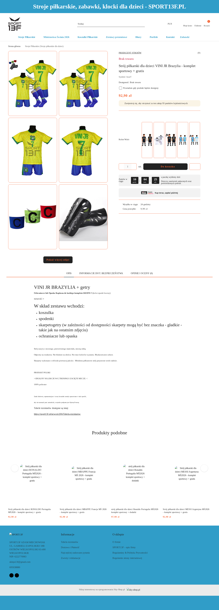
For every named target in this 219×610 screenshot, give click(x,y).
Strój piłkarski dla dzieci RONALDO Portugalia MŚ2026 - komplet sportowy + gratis (29, 510)
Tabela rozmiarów (69, 542)
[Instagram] (17, 575)
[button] (199, 37)
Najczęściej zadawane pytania (75, 552)
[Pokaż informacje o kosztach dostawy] (150, 208)
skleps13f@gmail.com (19, 562)
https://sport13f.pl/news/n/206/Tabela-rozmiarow (57, 414)
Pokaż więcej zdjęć (57, 259)
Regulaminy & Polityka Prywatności (130, 552)
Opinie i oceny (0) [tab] (142, 273)
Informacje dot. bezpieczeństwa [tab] (101, 273)
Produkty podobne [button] (109, 432)
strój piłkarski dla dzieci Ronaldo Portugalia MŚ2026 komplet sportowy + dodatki (134, 510)
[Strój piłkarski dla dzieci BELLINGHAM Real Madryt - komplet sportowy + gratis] (159, 140)
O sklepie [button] (118, 534)
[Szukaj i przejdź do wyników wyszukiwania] (143, 24)
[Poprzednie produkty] (15, 468)
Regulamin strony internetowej (127, 558)
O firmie (116, 542)
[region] (170, 140)
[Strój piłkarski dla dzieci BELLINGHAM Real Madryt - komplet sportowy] (147, 140)
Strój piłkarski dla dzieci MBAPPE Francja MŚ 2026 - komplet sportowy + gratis (83, 510)
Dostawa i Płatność (70, 547)
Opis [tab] (69, 273)
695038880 (14, 567)
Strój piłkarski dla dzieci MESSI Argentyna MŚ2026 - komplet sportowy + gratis (186, 510)
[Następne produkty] (204, 468)
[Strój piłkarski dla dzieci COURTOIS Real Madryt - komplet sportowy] (183, 140)
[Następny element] (197, 140)
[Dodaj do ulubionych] (194, 166)
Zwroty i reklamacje (70, 558)
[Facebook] (11, 575)
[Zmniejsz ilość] (121, 166)
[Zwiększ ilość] (134, 166)
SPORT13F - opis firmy (124, 547)
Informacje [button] (67, 534)
